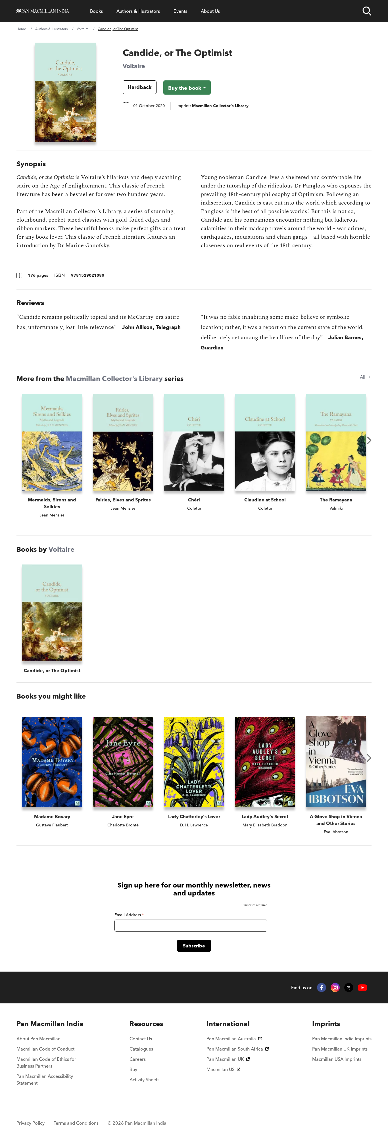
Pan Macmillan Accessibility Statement (44, 1079)
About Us (210, 11)
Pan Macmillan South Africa (234, 1049)
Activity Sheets (144, 1079)
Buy (133, 1069)
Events (180, 11)
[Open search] (367, 11)
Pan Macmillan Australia (231, 1038)
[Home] (42, 11)
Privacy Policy (30, 1123)
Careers (138, 1059)
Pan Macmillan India (50, 1024)
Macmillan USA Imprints (336, 1059)
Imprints (326, 1024)
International (228, 1024)
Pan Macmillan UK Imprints (340, 1049)
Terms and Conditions (76, 1123)
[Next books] (369, 440)
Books (96, 11)
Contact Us (141, 1038)
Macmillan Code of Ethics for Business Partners (46, 1062)
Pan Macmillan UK (225, 1059)
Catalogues (141, 1049)
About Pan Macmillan (38, 1038)
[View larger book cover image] (65, 92)
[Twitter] (348, 987)
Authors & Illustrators (138, 11)
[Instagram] (335, 987)
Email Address (129, 914)
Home (21, 29)
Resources (146, 1024)
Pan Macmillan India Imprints (342, 1038)
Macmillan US (220, 1069)
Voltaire (83, 29)
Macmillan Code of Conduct (45, 1049)
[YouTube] (362, 987)
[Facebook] (321, 987)
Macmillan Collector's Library (114, 378)
